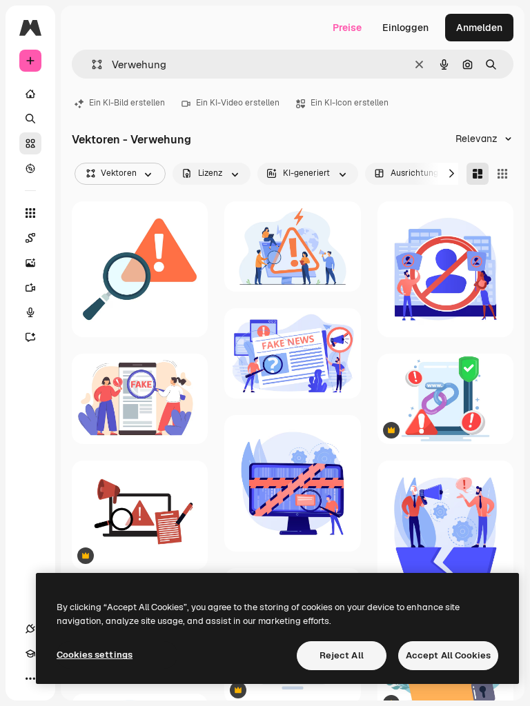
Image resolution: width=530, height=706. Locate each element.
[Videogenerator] (30, 287)
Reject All (342, 655)
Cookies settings (94, 654)
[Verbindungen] (30, 629)
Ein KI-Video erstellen (237, 102)
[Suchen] (30, 119)
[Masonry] (478, 174)
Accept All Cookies (448, 655)
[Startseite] (30, 94)
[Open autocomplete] (91, 64)
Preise (347, 27)
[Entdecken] (30, 168)
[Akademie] (30, 654)
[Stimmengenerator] (30, 312)
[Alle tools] (30, 213)
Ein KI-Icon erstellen (350, 102)
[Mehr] (30, 678)
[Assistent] (30, 337)
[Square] (502, 174)
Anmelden (479, 27)
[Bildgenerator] (30, 263)
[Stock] (30, 143)
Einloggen (405, 27)
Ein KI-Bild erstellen (127, 102)
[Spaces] (30, 238)
